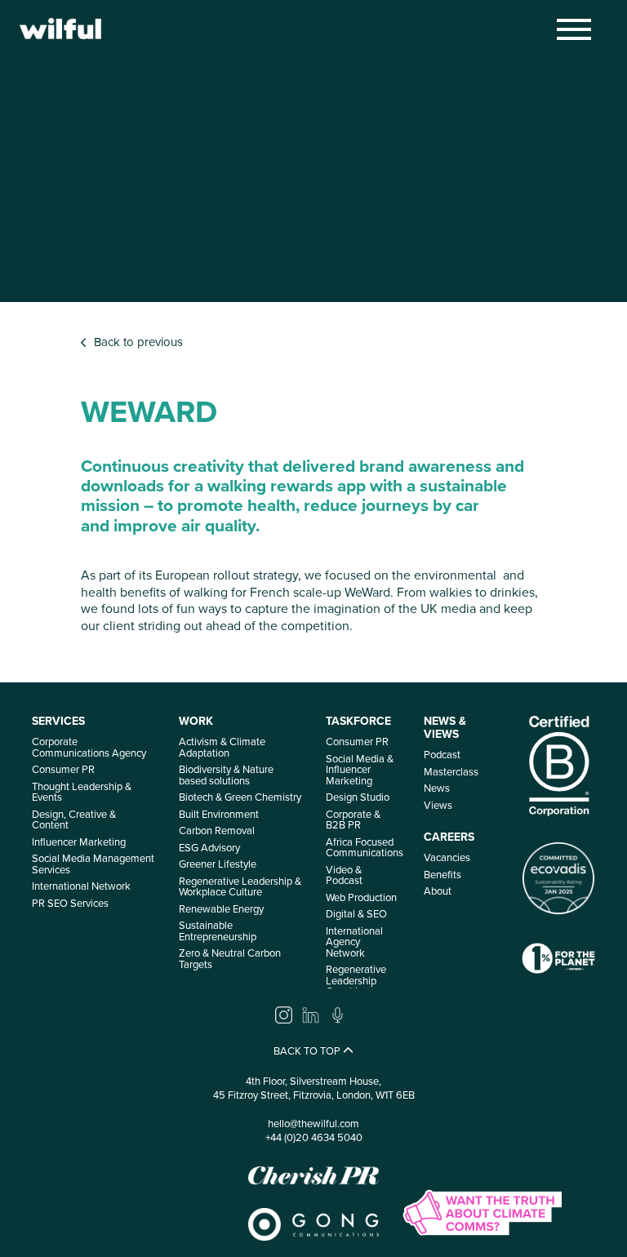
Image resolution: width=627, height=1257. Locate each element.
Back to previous (135, 343)
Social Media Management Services (93, 864)
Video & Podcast (344, 875)
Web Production (361, 897)
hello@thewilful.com (313, 1123)
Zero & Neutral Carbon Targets (230, 958)
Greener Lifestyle (217, 864)
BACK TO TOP (308, 1052)
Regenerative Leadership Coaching (356, 980)
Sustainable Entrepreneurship (217, 930)
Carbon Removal (217, 830)
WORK (196, 721)
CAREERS (449, 837)
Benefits (442, 874)
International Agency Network (354, 942)
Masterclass (451, 772)
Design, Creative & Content (74, 819)
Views (438, 805)
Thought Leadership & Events (81, 792)
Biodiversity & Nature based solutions (226, 775)
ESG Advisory (209, 847)
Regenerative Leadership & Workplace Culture (240, 886)
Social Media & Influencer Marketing (360, 769)
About (437, 891)
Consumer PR (63, 769)
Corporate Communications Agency (89, 747)
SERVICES (58, 721)
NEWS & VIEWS (445, 728)
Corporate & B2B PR (353, 819)
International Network (81, 886)
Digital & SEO (356, 914)
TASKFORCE (358, 721)
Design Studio (357, 797)
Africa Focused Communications (364, 847)
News (437, 788)
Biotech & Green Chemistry (240, 797)
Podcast (442, 754)
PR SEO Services (70, 903)
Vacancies (447, 857)
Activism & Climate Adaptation (222, 747)
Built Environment (219, 814)
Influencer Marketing (79, 842)
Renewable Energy (221, 909)
